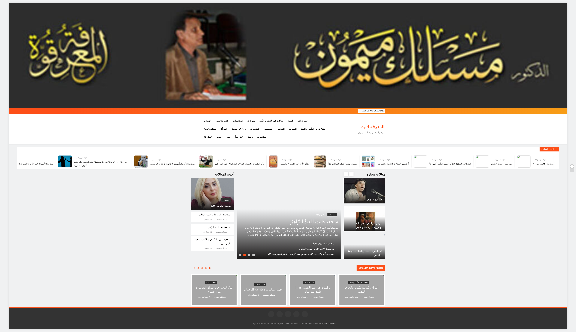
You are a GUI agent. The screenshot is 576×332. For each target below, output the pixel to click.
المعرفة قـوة (372, 126)
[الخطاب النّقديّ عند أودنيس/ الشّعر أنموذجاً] (466, 161)
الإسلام (207, 120)
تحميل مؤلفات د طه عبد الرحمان (263, 289)
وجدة (250, 137)
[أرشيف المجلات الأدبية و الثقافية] (414, 161)
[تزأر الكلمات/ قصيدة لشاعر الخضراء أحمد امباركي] (252, 161)
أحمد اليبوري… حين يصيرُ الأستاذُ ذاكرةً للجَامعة (309, 243)
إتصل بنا (208, 137)
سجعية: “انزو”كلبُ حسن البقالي (214, 214)
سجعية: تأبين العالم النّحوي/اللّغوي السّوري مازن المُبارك (71, 163)
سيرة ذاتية (302, 120)
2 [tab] (249, 255)
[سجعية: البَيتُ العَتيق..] (528, 161)
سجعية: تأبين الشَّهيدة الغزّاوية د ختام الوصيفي (218, 163)
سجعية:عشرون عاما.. (220, 206)
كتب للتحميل (222, 120)
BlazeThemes (331, 323)
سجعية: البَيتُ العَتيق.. (547, 163)
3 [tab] (244, 255)
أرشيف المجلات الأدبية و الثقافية (439, 163)
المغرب (293, 128)
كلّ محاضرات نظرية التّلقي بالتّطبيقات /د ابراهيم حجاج (305, 248)
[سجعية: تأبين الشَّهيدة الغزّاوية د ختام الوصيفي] (187, 161)
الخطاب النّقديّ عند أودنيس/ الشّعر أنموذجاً (496, 163)
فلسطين (268, 128)
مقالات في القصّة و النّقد (272, 120)
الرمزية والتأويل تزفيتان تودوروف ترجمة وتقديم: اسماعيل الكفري (369, 199)
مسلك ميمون (221, 219)
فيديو (219, 137)
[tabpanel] (289, 215)
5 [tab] (194, 268)
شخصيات (255, 128)
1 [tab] (253, 255)
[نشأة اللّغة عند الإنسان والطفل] (319, 161)
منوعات (251, 120)
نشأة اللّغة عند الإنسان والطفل (341, 163)
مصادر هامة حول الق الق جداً (388, 163)
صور (228, 137)
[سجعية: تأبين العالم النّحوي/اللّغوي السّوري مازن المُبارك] (35, 161)
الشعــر (281, 128)
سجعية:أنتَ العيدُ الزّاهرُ (219, 227)
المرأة (224, 128)
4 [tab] (240, 255)
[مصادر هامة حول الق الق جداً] (366, 161)
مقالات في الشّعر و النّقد (313, 128)
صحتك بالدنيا (210, 128)
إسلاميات (261, 137)
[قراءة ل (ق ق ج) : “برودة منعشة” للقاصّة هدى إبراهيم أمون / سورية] (111, 161)
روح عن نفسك (238, 128)
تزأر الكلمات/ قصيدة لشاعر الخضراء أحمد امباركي (285, 163)
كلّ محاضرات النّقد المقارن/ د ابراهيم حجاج (311, 254)
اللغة (290, 120)
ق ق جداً (239, 137)
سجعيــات (238, 120)
